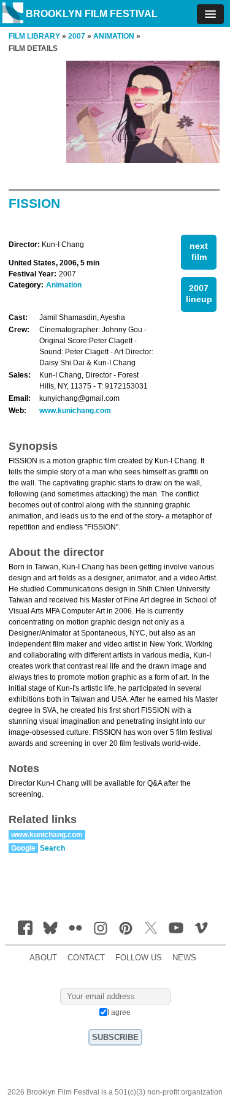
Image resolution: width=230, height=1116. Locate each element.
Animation (64, 285)
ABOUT (43, 958)
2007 (76, 36)
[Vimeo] (201, 928)
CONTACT (86, 958)
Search (52, 848)
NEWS (184, 958)
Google (23, 848)
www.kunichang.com (75, 410)
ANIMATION (113, 36)
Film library (34, 36)
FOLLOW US (138, 958)
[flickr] (75, 928)
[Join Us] (25, 928)
